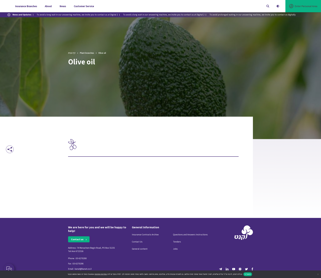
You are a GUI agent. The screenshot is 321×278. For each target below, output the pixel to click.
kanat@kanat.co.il (83, 268)
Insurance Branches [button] (26, 6)
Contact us (77, 239)
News (63, 6)
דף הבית (71, 52)
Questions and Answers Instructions (190, 234)
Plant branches (87, 52)
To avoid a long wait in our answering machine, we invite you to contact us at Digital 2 (77, 14)
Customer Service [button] (84, 6)
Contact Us (137, 241)
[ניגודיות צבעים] (278, 6)
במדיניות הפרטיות (101, 274)
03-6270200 (81, 258)
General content (139, 248)
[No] (318, 274)
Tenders (177, 241)
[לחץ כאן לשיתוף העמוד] (9, 149)
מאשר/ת (248, 274)
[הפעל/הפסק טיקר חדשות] (9, 14)
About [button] (48, 6)
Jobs (175, 248)
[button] (303, 6)
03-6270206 (78, 263)
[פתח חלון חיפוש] (268, 6)
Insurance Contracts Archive (145, 234)
